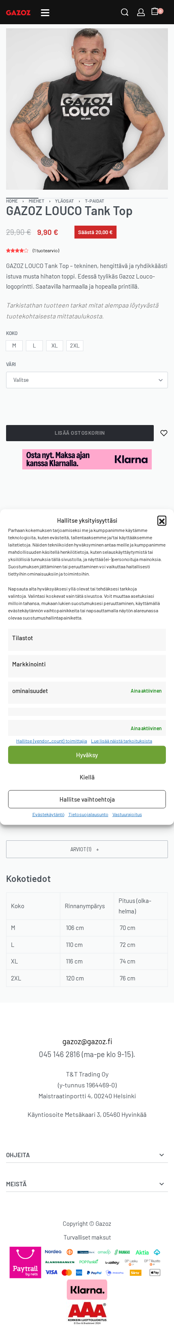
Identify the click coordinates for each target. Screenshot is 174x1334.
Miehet (37, 200)
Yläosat (64, 200)
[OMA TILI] (141, 12)
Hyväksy (87, 754)
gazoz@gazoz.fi (87, 1041)
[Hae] (125, 12)
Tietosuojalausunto (88, 814)
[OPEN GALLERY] (87, 109)
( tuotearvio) (46, 250)
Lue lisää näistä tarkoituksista (121, 740)
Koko (11, 333)
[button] (162, 520)
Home (12, 200)
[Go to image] (22, 198)
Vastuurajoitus (127, 814)
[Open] (45, 13)
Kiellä (87, 777)
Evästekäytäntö (48, 814)
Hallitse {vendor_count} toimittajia (51, 740)
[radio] (14, 346)
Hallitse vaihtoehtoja (87, 799)
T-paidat (94, 200)
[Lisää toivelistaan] (164, 433)
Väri (11, 364)
